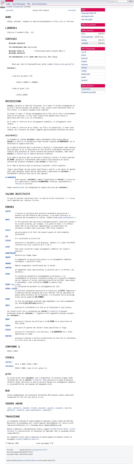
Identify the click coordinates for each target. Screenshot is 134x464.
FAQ (28, 4)
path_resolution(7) (66, 217)
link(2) (34, 408)
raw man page (86, 19)
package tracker (87, 16)
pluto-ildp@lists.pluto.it (28, 439)
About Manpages (18, 4)
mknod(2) (42, 408)
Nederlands (85, 74)
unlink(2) (9, 10)
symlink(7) (47, 410)
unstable (9, 6)
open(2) (50, 408)
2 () (85, 89)
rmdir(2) (20, 141)
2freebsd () (88, 92)
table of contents (89, 25)
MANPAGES (9, 0)
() (8, 362)
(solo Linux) (13, 284)
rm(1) (9, 408)
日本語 (83, 71)
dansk (83, 55)
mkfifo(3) (11, 410)
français (84, 65)
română (84, 80)
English (84, 61)
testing (84, 40)
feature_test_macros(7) (63, 64)
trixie (83, 34)
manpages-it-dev (18, 6)
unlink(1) (17, 408)
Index (8, 4)
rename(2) (59, 408)
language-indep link (88, 13)
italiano (84, 68)
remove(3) (20, 410)
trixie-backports (87, 37)
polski (83, 77)
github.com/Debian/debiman (28, 460)
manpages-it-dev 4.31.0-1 (39, 450)
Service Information (39, 4)
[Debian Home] (2, 4)
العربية (83, 52)
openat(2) (17, 187)
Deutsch (84, 58)
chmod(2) (26, 408)
